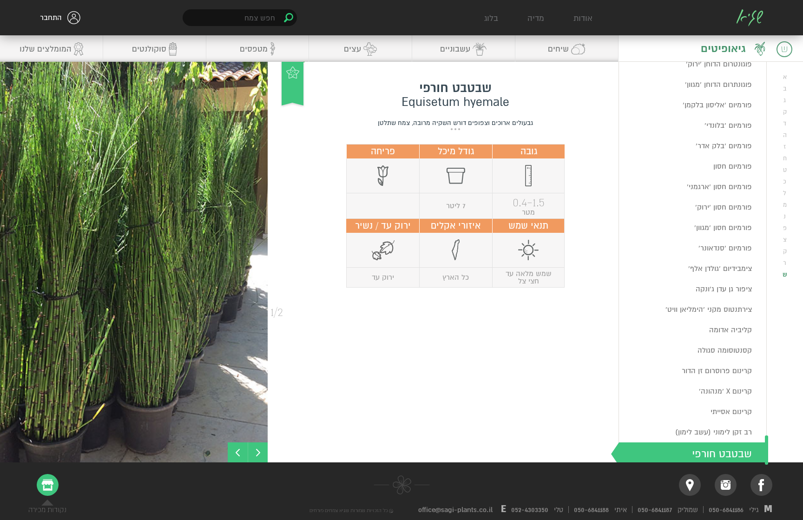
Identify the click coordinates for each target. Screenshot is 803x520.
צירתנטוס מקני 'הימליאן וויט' (708, 309)
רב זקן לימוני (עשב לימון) (713, 432)
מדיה (535, 18)
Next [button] (238, 452)
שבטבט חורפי (722, 454)
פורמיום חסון (732, 166)
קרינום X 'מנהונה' (725, 391)
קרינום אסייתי (731, 411)
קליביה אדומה (730, 330)
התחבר (51, 17)
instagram (726, 485)
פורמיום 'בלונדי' (728, 125)
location (690, 485)
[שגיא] (750, 17)
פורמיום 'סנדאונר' (725, 248)
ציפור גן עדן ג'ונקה (724, 289)
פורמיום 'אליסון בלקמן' (717, 105)
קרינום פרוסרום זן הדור (717, 370)
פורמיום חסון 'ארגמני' (719, 186)
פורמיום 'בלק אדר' (724, 146)
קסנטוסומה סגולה (725, 350)
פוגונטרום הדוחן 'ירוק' (719, 64)
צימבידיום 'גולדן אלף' (720, 268)
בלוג (491, 18)
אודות (582, 18)
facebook (761, 485)
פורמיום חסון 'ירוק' (723, 207)
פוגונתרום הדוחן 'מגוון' (718, 84)
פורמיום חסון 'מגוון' (723, 227)
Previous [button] (258, 452)
